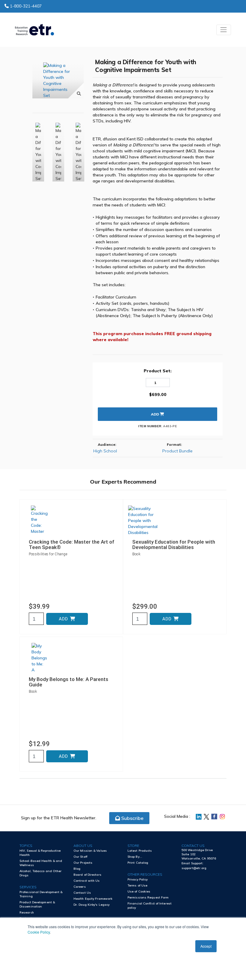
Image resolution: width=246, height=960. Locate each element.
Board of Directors (87, 875)
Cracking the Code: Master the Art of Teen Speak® (71, 544)
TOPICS (26, 845)
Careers (80, 887)
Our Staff (80, 857)
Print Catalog (138, 863)
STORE (133, 845)
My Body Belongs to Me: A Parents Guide (68, 681)
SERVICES (28, 887)
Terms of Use (137, 885)
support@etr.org (194, 868)
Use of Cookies (139, 891)
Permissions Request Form (148, 897)
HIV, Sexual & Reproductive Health (40, 853)
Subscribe (131, 818)
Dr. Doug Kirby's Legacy (92, 905)
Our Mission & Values (90, 851)
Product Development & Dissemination (37, 904)
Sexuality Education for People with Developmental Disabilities (173, 544)
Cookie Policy (39, 931)
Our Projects (83, 863)
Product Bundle (177, 451)
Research (27, 912)
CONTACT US (193, 845)
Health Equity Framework (93, 899)
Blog (77, 869)
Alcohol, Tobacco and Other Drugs (41, 873)
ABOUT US (83, 845)
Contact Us (82, 893)
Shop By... (135, 857)
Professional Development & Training (41, 894)
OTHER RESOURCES (145, 874)
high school (105, 451)
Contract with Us (87, 881)
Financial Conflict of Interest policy (150, 906)
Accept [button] (206, 946)
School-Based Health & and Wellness (41, 863)
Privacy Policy (138, 879)
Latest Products (140, 851)
